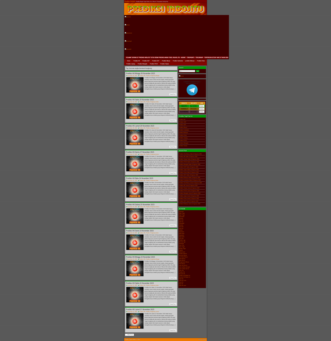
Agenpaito (181, 231)
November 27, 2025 (132, 154)
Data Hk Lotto (182, 285)
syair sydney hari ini (184, 268)
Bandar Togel (182, 248)
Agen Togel (182, 213)
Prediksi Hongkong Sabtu (152, 101)
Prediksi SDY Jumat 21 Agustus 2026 (188, 201)
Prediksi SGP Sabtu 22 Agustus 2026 (188, 167)
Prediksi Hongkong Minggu (152, 75)
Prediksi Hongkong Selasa (152, 206)
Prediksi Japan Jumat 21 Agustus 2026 (189, 196)
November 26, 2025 (132, 180)
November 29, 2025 (132, 101)
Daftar (201, 106)
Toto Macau (182, 263)
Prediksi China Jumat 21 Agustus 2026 (189, 198)
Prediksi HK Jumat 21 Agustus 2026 (188, 185)
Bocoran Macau (183, 255)
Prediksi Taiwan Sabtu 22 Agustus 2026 (189, 159)
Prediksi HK (136, 61)
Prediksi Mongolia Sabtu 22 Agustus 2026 (189, 164)
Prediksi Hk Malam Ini (184, 275)
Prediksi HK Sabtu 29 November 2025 (140, 100)
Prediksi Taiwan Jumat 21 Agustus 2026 (189, 188)
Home (128, 61)
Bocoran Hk (182, 273)
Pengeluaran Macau (184, 262)
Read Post (172, 94)
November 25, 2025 (132, 206)
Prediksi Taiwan (164, 64)
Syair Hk (181, 282)
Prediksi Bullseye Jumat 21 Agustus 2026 (189, 203)
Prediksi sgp (182, 240)
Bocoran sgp (182, 241)
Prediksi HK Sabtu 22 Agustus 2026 (188, 156)
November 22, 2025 (132, 285)
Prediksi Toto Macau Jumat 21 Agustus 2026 (190, 182)
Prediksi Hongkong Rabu (152, 180)
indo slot (181, 221)
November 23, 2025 (132, 259)
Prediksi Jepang (130, 64)
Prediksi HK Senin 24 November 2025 (140, 231)
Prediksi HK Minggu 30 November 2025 (140, 73)
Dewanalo (181, 243)
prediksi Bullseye (189, 61)
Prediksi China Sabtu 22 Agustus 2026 (189, 172)
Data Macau (182, 260)
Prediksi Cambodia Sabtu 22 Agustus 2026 (190, 180)
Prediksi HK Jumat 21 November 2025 (140, 309)
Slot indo (181, 220)
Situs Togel (182, 246)
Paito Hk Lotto (182, 280)
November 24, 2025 (132, 233)
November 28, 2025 (132, 128)
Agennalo (181, 211)
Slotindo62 (181, 216)
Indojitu (181, 230)
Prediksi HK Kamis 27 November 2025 (140, 152)
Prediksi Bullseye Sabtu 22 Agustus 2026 (189, 177)
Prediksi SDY (155, 61)
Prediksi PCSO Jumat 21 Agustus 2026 (189, 190)
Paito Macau (182, 258)
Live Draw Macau (183, 257)
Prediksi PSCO (154, 64)
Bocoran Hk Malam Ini (184, 277)
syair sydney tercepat (184, 267)
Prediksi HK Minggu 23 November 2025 (140, 257)
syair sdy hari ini (183, 265)
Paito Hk (181, 278)
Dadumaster (182, 252)
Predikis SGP (146, 61)
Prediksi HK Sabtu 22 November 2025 (140, 283)
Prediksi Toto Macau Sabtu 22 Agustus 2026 (190, 154)
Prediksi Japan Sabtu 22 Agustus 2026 (189, 169)
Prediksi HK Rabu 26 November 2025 (139, 178)
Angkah (181, 250)
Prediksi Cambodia (178, 61)
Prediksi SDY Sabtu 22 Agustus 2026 (188, 175)
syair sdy (181, 270)
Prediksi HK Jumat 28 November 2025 (140, 126)
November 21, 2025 (132, 311)
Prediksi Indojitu (129, 1)
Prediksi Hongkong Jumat (152, 128)
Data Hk (181, 283)
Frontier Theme (202, 339)
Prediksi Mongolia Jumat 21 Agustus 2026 (189, 193)
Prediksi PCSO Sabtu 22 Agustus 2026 (189, 161)
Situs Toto (181, 245)
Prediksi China (201, 61)
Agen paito (181, 233)
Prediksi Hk (182, 272)
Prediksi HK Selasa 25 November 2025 (140, 204)
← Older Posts (129, 334)
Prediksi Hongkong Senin (152, 233)
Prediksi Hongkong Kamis (152, 154)
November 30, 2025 (132, 75)
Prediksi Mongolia (142, 64)
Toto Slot (181, 238)
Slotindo (181, 218)
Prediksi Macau (166, 61)
